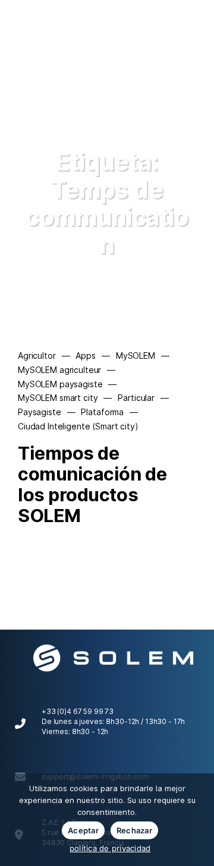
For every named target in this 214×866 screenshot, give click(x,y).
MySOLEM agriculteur (59, 370)
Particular (136, 398)
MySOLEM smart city (57, 398)
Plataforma (102, 412)
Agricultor (37, 355)
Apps (85, 355)
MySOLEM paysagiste (60, 384)
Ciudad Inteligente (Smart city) (78, 426)
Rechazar (134, 830)
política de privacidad (110, 848)
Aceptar (83, 830)
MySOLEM (135, 355)
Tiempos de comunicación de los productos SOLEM (92, 484)
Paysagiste (39, 412)
